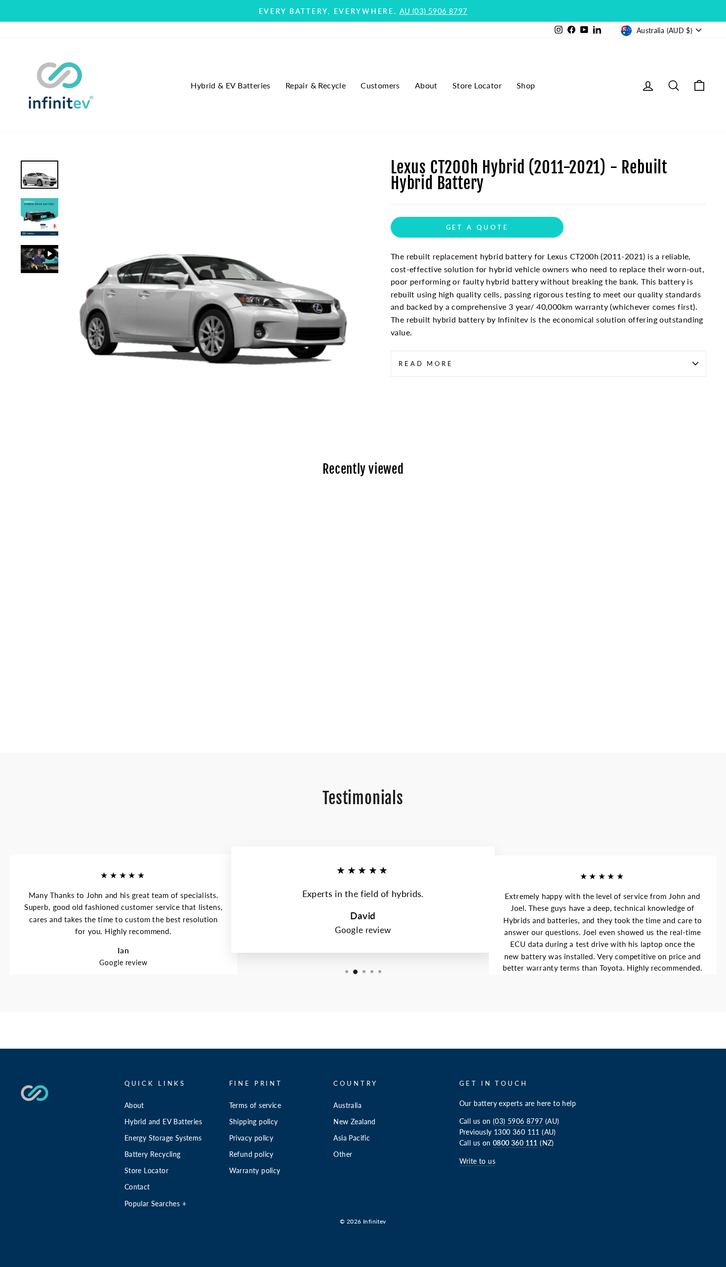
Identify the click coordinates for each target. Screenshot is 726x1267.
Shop (526, 85)
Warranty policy (255, 1171)
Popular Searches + (155, 1204)
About (426, 85)
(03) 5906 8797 (518, 1121)
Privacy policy (251, 1138)
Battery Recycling (152, 1154)
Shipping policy (253, 1122)
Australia (347, 1105)
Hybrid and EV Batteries (163, 1122)
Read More (426, 364)
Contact (137, 1187)
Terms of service (255, 1105)
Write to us (477, 1161)
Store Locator (477, 85)
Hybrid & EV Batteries (230, 85)
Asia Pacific (351, 1138)
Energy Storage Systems (163, 1138)
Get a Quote (477, 227)
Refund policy (251, 1154)
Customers (380, 85)
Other (342, 1154)
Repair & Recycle (315, 85)
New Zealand (354, 1122)
